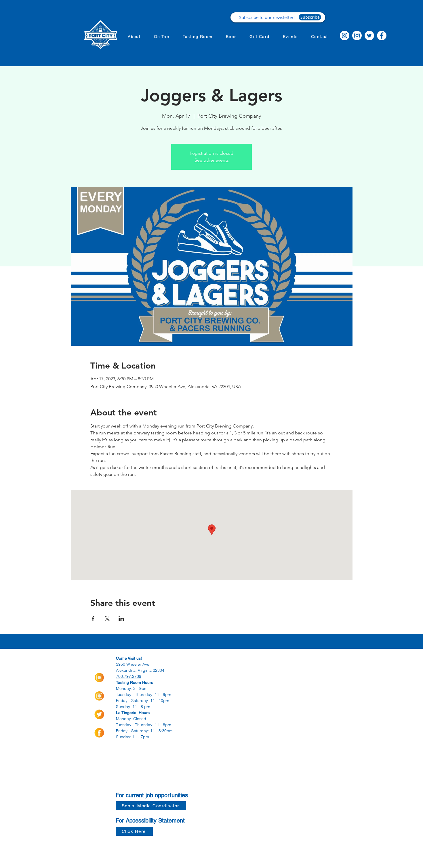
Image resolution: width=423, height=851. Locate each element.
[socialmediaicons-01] (99, 733)
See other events (212, 160)
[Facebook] (381, 35)
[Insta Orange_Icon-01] (99, 677)
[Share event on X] (107, 618)
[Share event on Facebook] (93, 618)
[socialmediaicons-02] (99, 714)
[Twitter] (369, 35)
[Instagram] (344, 35)
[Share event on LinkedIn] (121, 618)
